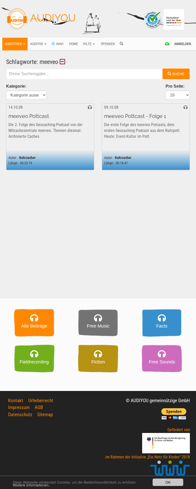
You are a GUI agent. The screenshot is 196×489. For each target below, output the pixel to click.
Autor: (12, 158)
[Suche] (121, 44)
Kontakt (15, 400)
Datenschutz (20, 414)
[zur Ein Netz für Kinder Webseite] (170, 470)
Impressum (19, 407)
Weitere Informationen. (31, 484)
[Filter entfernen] (63, 61)
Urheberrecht (40, 400)
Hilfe (87, 44)
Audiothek (14, 44)
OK (167, 482)
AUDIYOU (52, 18)
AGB (39, 407)
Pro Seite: (175, 86)
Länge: (13, 163)
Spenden (107, 44)
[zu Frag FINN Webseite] (153, 19)
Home (73, 44)
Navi (59, 44)
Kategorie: (16, 86)
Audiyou (37, 44)
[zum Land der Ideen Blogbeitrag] (174, 19)
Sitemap (45, 414)
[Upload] (167, 44)
